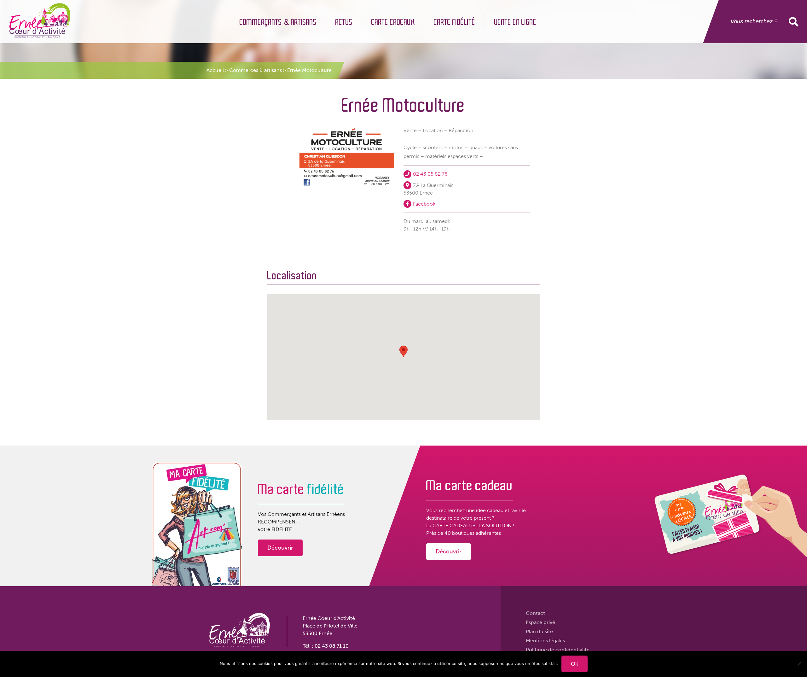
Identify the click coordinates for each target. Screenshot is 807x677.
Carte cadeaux (393, 22)
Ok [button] (794, 21)
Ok (574, 664)
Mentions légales (545, 641)
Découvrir (280, 547)
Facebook (424, 204)
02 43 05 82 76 (430, 174)
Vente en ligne (515, 22)
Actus (343, 22)
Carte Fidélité (454, 22)
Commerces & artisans (255, 70)
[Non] (799, 664)
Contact (535, 613)
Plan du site (539, 631)
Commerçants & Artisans (278, 22)
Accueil (215, 70)
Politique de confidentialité (557, 650)
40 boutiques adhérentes (472, 533)
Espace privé (540, 622)
